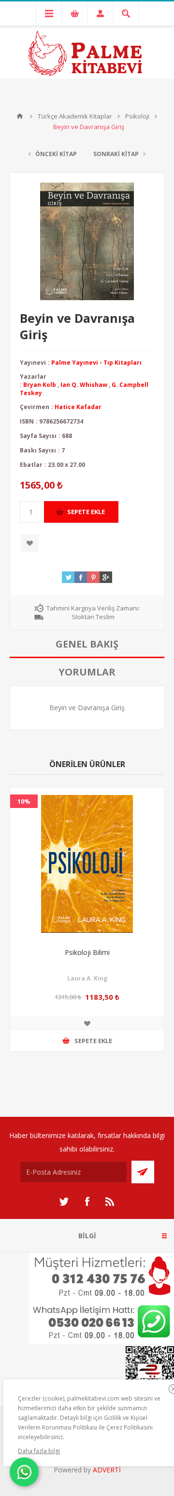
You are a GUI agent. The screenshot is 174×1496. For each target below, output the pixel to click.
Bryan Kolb (39, 385)
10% (23, 801)
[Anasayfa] (20, 116)
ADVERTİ (107, 1469)
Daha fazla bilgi (39, 1451)
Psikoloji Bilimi (87, 952)
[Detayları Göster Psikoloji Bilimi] (87, 863)
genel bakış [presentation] (87, 643)
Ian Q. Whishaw (83, 385)
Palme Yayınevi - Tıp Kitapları (96, 362)
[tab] (87, 644)
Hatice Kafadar (78, 407)
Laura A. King (87, 978)
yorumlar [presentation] (87, 671)
